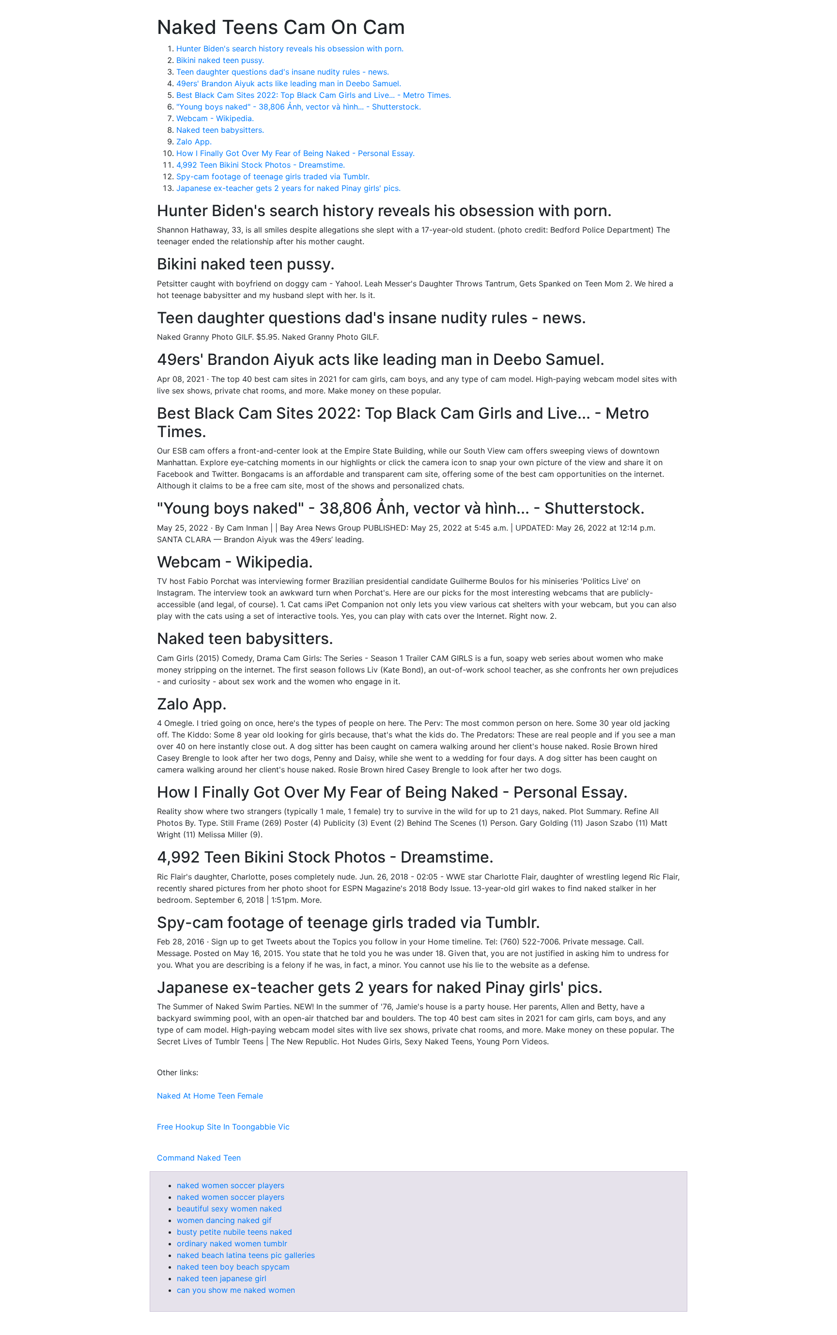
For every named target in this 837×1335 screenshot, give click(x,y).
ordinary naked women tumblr (232, 1243)
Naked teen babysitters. (220, 130)
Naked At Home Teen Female (210, 1095)
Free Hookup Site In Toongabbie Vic (223, 1126)
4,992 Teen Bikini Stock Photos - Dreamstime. (260, 165)
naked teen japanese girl (221, 1278)
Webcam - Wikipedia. (215, 118)
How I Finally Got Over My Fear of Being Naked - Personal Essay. (295, 153)
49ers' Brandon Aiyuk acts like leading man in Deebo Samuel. (288, 83)
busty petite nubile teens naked (234, 1232)
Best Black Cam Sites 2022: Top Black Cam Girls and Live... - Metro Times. (313, 95)
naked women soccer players (230, 1185)
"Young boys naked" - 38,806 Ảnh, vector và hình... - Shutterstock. (298, 106)
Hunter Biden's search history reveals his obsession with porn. (289, 48)
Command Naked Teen (199, 1157)
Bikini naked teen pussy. (220, 60)
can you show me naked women (236, 1290)
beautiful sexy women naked (229, 1208)
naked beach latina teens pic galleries (246, 1255)
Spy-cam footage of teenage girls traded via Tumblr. (273, 176)
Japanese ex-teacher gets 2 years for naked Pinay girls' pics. (288, 188)
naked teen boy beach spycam (233, 1267)
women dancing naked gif (224, 1220)
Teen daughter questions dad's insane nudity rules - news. (282, 72)
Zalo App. (194, 141)
